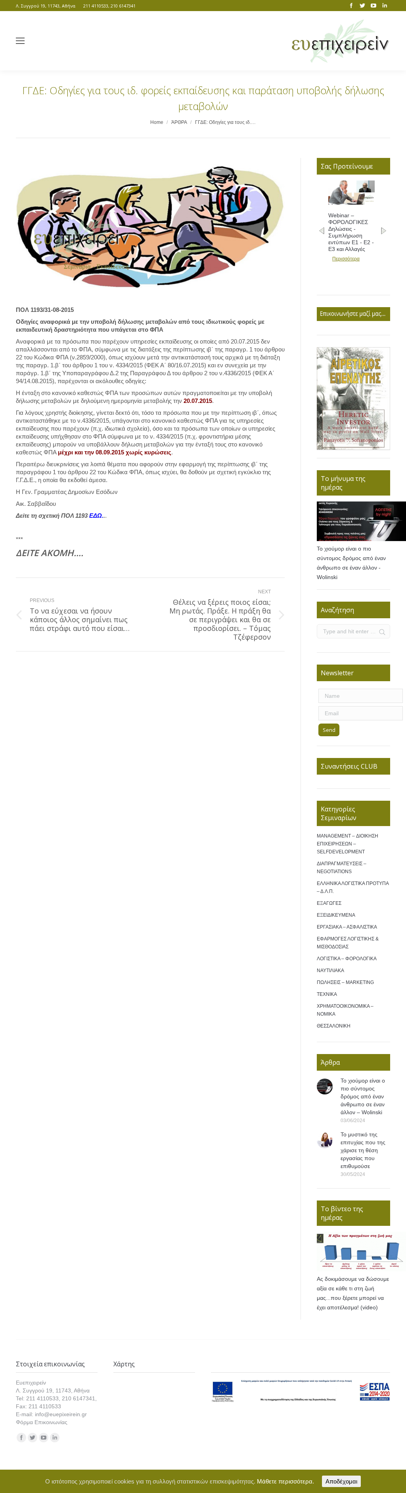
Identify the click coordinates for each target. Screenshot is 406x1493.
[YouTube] (373, 5)
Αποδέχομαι (341, 1481)
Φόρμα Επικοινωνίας (41, 1422)
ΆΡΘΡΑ (179, 122)
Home (156, 122)
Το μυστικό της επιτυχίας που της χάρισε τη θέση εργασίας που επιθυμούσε (363, 1150)
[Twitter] (362, 5)
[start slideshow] (349, 442)
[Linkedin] (384, 5)
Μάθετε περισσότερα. (285, 1481)
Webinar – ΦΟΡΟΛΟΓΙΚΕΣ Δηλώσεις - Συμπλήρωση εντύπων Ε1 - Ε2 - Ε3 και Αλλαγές (351, 232)
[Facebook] (351, 5)
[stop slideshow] (359, 442)
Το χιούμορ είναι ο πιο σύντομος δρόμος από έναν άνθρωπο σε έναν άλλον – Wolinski (363, 1096)
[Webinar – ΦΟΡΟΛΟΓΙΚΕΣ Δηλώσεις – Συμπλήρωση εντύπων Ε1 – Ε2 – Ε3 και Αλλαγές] (351, 202)
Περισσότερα (346, 259)
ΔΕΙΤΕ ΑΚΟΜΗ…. (49, 552)
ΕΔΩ (95, 515)
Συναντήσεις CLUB (349, 766)
